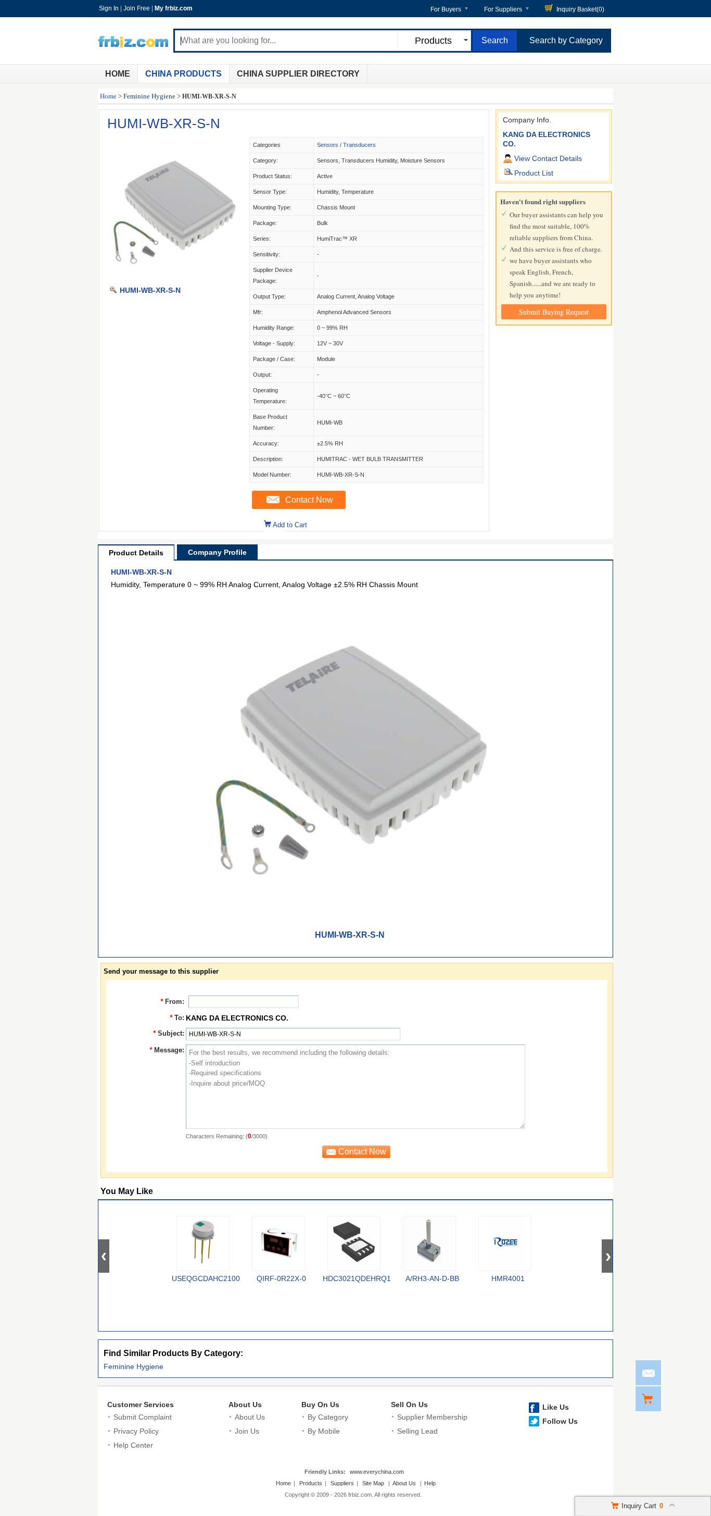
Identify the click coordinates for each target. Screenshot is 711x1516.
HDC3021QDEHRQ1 (357, 1278)
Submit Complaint (142, 1417)
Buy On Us (320, 1404)
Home (117, 73)
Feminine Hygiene (149, 96)
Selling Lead (417, 1431)
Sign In (109, 8)
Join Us (247, 1431)
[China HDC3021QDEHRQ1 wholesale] (354, 1243)
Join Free (136, 8)
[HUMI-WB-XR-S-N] (174, 279)
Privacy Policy (136, 1431)
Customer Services (140, 1404)
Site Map (373, 1483)
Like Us (555, 1407)
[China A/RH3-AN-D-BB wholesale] (429, 1243)
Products (310, 1483)
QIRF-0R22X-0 (281, 1278)
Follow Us (560, 1421)
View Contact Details (548, 158)
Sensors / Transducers (346, 145)
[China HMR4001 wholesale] (505, 1243)
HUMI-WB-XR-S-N (163, 123)
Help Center (133, 1445)
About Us (245, 1404)
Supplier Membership (432, 1417)
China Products (183, 73)
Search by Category (566, 40)
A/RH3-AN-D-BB (432, 1278)
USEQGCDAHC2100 (206, 1278)
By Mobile (324, 1431)
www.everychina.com (377, 1472)
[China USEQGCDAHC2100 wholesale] (203, 1243)
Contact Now (309, 499)
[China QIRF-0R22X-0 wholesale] (278, 1243)
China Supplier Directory (298, 73)
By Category (328, 1417)
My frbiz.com (174, 8)
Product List (533, 173)
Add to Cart (290, 525)
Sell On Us (409, 1404)
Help (430, 1483)
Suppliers (342, 1483)
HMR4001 (508, 1278)
